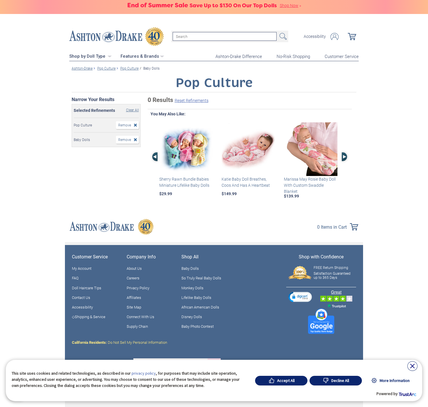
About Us (134, 268)
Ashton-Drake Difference (238, 56)
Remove (124, 125)
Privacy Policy (138, 287)
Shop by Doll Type (88, 56)
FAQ (75, 278)
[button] (300, 296)
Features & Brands (140, 56)
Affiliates (134, 297)
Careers (133, 278)
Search (282, 36)
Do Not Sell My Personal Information (119, 342)
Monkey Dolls (192, 287)
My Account (81, 268)
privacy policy (144, 373)
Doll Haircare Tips (86, 287)
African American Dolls (200, 307)
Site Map (134, 307)
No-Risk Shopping (293, 56)
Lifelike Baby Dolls (196, 297)
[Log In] (334, 36)
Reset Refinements (191, 100)
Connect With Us (140, 316)
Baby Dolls (190, 268)
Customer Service (342, 56)
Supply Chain (137, 326)
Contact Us (81, 297)
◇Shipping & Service (88, 316)
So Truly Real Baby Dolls (201, 278)
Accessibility (315, 36)
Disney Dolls (191, 316)
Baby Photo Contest (197, 326)
